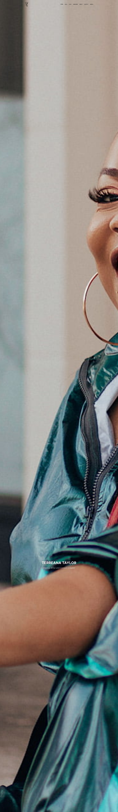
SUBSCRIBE (75, 4)
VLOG (70, 4)
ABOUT (80, 4)
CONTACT (86, 4)
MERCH (91, 4)
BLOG (66, 4)
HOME (62, 4)
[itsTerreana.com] (27, 4)
